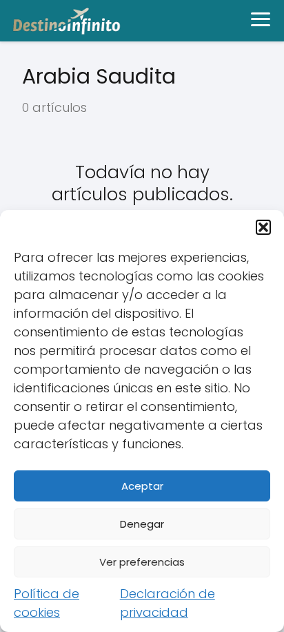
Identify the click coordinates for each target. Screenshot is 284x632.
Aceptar (142, 486)
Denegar (142, 524)
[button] (263, 227)
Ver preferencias (142, 562)
